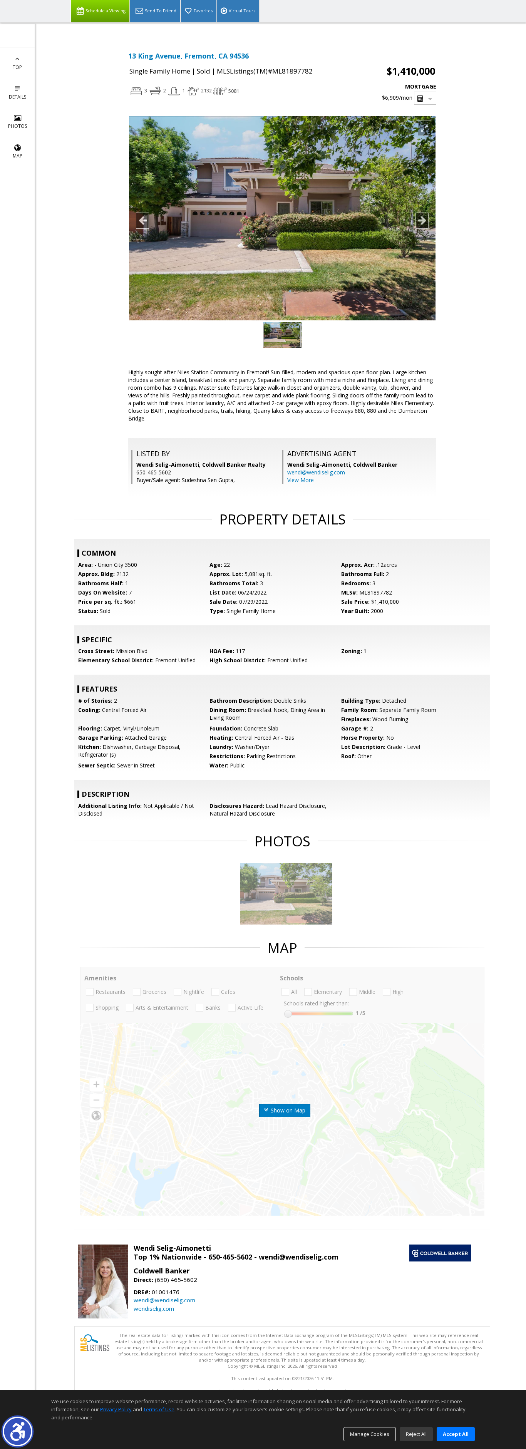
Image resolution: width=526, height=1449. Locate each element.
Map (17, 155)
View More (300, 480)
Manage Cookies (369, 1434)
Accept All (456, 1434)
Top (17, 67)
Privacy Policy (116, 1409)
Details (17, 97)
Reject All (416, 1434)
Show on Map (287, 1110)
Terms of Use (158, 1409)
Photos (17, 126)
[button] (17, 1431)
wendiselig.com (154, 1308)
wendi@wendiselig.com (316, 472)
